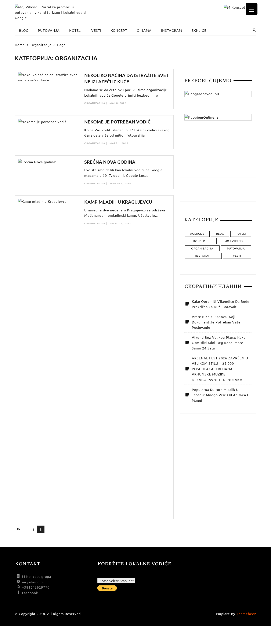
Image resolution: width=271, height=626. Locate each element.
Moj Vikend (233, 241)
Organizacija (94, 103)
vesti (237, 255)
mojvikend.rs (33, 582)
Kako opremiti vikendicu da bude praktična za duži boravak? (220, 304)
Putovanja (236, 248)
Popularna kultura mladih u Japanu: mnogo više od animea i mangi (220, 394)
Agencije (197, 233)
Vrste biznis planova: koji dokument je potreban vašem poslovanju (218, 321)
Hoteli (240, 233)
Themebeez (246, 613)
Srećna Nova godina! (110, 162)
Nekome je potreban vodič (117, 122)
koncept (200, 241)
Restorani (203, 255)
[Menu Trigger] (251, 9)
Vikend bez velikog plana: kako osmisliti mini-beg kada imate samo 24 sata (219, 342)
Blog (220, 233)
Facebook (30, 592)
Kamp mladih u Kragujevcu (118, 202)
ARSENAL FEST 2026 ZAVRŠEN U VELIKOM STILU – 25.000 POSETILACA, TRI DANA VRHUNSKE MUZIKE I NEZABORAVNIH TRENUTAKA (220, 369)
